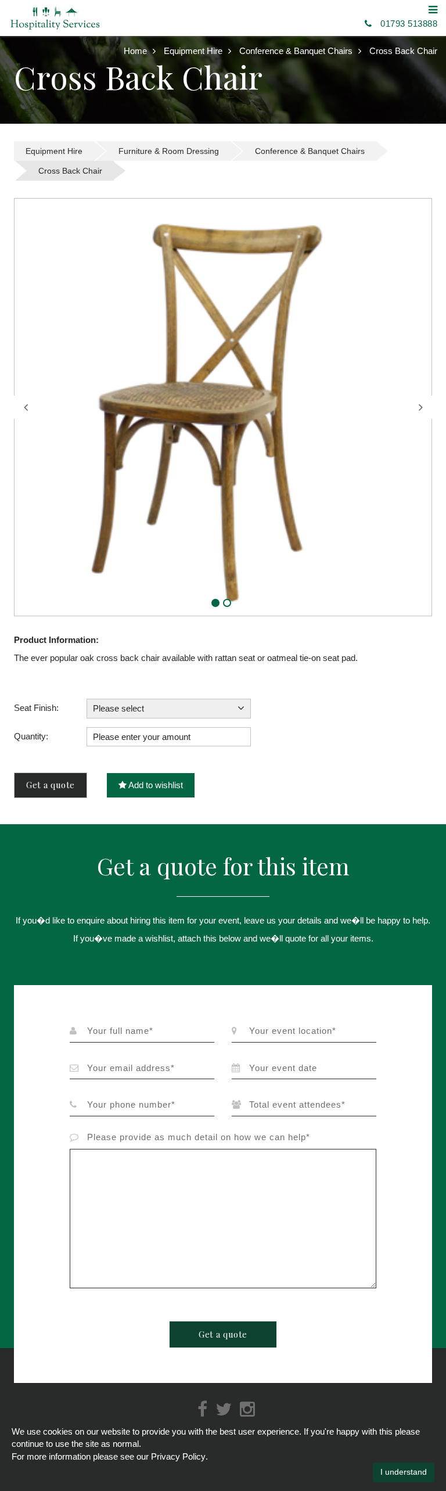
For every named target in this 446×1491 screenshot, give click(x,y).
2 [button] (227, 603)
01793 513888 (408, 23)
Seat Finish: (36, 708)
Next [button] (420, 407)
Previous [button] (25, 407)
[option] (223, 407)
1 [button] (215, 603)
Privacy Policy (178, 1456)
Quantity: (31, 736)
